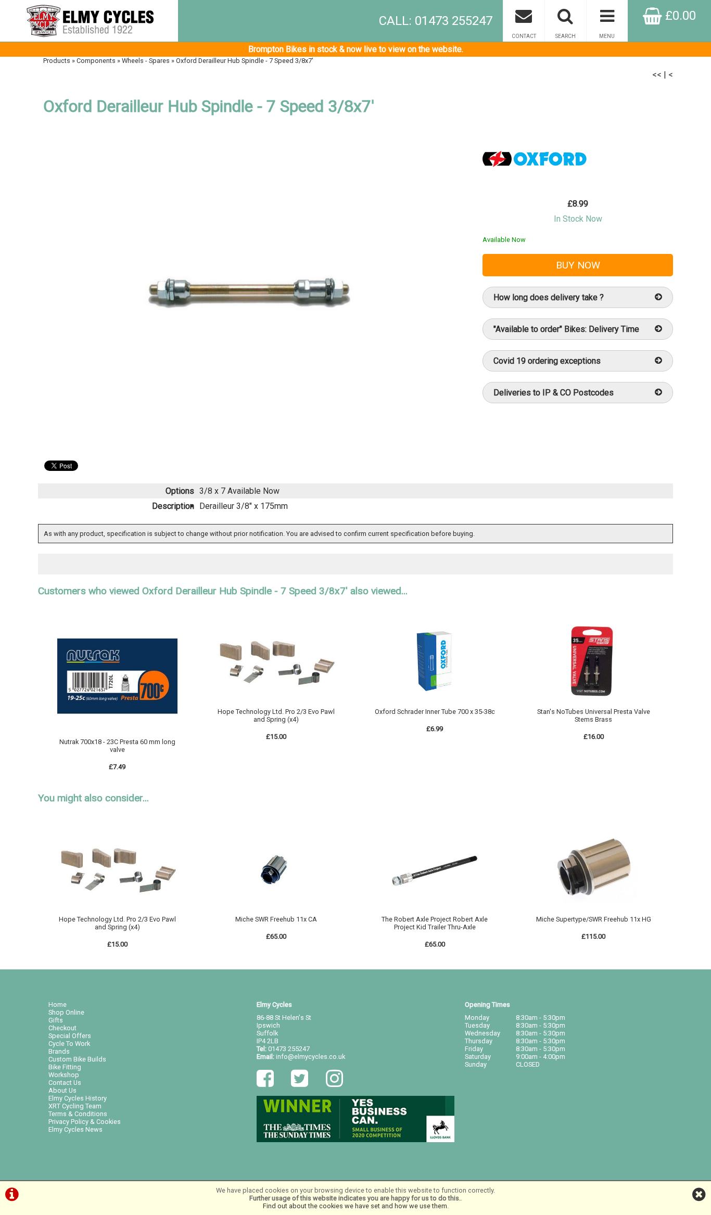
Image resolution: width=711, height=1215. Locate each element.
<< (657, 75)
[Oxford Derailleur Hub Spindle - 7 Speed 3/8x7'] (249, 291)
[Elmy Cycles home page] (89, 21)
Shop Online (66, 1012)
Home (57, 1004)
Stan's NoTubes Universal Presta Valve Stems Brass (593, 715)
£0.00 (679, 15)
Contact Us (64, 1082)
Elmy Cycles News (75, 1129)
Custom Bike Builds (77, 1059)
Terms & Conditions (77, 1114)
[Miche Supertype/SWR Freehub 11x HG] (593, 911)
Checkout (62, 1028)
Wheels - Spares (146, 61)
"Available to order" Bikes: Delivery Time (566, 329)
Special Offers (69, 1036)
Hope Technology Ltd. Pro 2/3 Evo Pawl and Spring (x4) (276, 715)
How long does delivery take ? (548, 297)
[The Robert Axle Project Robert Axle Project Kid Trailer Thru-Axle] (434, 911)
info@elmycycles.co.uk (310, 1056)
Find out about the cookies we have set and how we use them (355, 1206)
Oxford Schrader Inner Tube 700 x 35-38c (435, 711)
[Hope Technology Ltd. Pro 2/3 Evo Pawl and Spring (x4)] (276, 704)
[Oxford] (535, 182)
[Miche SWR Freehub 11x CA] (276, 911)
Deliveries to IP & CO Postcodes (553, 393)
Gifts (55, 1020)
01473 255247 (289, 1049)
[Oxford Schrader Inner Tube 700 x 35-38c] (434, 704)
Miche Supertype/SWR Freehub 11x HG (593, 919)
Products (56, 61)
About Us (62, 1090)
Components (96, 61)
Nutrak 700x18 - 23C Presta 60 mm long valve (117, 745)
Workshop (63, 1075)
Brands (59, 1051)
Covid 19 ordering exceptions (547, 361)
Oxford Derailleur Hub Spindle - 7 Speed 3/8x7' (244, 61)
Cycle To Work (69, 1043)
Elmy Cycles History (77, 1098)
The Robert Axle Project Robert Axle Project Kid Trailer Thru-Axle (435, 923)
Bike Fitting (64, 1067)
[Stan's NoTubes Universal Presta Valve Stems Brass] (593, 704)
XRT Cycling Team (74, 1106)
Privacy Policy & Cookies (84, 1122)
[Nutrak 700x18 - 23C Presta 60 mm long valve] (117, 734)
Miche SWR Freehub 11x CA (276, 919)
